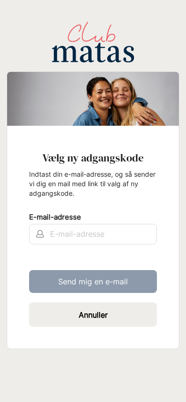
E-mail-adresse (55, 217)
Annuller (93, 315)
